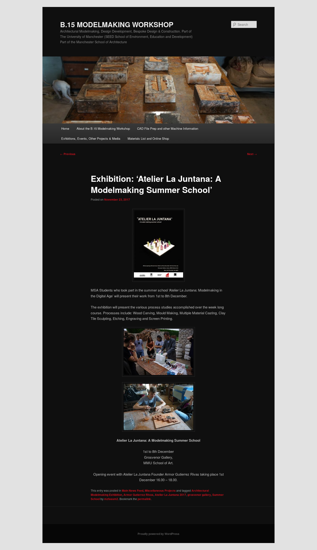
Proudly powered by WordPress (158, 534)
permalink (144, 499)
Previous (67, 154)
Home (65, 128)
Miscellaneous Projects (160, 490)
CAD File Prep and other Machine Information (167, 128)
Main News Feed (132, 490)
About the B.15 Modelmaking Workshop (103, 128)
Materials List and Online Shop (148, 138)
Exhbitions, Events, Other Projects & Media (90, 138)
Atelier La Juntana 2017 (170, 495)
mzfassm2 (111, 499)
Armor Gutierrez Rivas (138, 495)
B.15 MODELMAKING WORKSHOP (116, 24)
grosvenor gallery (199, 495)
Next (252, 154)
